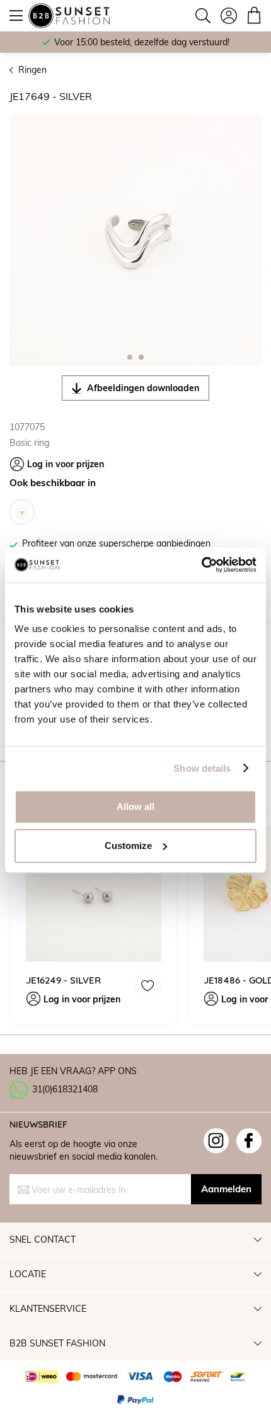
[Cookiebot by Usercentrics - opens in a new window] (201, 565)
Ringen (32, 69)
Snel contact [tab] (42, 1239)
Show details (202, 768)
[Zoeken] (202, 15)
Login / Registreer (229, 16)
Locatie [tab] (27, 1273)
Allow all (135, 806)
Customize (128, 845)
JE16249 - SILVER (63, 980)
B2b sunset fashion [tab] (57, 1343)
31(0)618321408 (65, 1089)
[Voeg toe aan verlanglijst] (147, 985)
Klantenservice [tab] (47, 1308)
